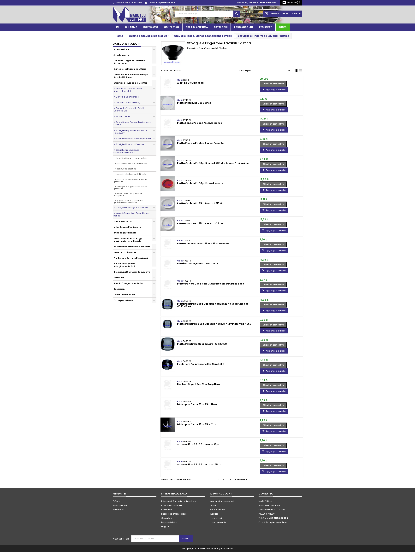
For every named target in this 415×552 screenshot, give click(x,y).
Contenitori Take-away (128, 102)
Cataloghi (221, 27)
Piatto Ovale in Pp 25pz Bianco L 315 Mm (200, 203)
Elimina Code (123, 116)
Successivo (242, 479)
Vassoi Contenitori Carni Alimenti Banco (131, 214)
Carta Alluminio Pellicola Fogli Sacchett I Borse (130, 76)
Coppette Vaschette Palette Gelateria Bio (129, 109)
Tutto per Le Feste (123, 300)
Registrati (266, 27)
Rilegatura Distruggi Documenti (131, 271)
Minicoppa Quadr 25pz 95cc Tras (197, 424)
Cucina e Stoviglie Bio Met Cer (130, 82)
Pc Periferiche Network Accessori (131, 246)
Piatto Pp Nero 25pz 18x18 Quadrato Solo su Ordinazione (210, 283)
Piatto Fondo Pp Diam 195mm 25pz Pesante (203, 243)
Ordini (213, 505)
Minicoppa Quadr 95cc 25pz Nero (197, 404)
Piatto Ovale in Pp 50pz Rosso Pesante (200, 183)
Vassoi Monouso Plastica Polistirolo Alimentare (128, 201)
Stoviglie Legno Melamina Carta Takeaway (131, 131)
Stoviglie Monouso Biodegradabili (133, 138)
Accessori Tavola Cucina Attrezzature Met (127, 90)
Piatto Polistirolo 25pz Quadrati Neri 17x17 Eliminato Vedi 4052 (214, 323)
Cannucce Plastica (126, 168)
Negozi (165, 526)
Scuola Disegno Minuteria (128, 283)
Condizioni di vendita (172, 505)
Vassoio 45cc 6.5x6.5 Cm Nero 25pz (198, 444)
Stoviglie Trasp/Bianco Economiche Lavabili (126, 151)
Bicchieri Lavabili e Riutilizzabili (132, 163)
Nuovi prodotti (120, 505)
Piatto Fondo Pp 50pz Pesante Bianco (199, 123)
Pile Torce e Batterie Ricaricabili (131, 258)
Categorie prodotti (127, 44)
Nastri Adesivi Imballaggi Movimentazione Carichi (127, 240)
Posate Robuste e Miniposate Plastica (130, 180)
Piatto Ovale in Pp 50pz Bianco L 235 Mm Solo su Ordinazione (213, 163)
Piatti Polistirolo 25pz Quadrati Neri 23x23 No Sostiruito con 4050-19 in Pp (213, 305)
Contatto (266, 493)
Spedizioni (119, 289)
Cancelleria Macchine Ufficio (129, 68)
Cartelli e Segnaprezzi (127, 96)
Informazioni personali (222, 501)
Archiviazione (121, 49)
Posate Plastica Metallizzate (132, 174)
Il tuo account (243, 27)
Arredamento (121, 55)
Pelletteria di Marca (124, 252)
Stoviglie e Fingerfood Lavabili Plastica (130, 187)
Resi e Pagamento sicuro (174, 513)
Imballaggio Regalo (124, 232)
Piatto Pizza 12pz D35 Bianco (194, 103)
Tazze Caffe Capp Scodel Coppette (128, 194)
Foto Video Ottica (123, 221)
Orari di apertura (196, 27)
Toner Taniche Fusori (125, 294)
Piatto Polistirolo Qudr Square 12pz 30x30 (202, 344)
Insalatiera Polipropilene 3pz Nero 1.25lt (200, 364)
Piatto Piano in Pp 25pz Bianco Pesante (200, 143)
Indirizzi (214, 513)
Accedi (252, 2)
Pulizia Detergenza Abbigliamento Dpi (124, 265)
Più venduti (118, 509)
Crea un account (267, 2)
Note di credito (217, 509)
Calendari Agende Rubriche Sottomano (129, 62)
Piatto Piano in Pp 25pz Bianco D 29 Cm (200, 223)
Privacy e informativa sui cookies (178, 501)
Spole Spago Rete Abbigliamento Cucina (132, 123)
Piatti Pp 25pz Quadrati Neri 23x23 (197, 263)
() (291, 3)
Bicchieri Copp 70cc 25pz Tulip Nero (198, 384)
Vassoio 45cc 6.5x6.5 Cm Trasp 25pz (199, 464)
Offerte (116, 501)
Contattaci (171, 27)
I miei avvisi (216, 518)
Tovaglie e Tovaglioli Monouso (132, 207)
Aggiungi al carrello (273, 89)
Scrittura (118, 277)
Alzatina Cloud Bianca (190, 82)
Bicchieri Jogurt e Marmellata (132, 158)
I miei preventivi (218, 522)
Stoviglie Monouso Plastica (130, 144)
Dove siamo (150, 27)
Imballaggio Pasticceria (127, 227)
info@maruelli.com (165, 2)
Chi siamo (131, 27)
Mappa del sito (169, 522)
